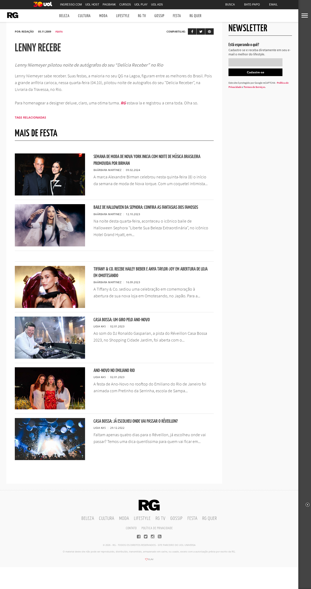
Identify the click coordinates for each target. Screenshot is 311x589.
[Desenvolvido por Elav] (149, 561)
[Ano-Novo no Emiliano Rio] (50, 408)
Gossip (159, 16)
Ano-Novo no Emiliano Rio (114, 370)
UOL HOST (92, 4)
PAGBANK (109, 4)
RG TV (142, 16)
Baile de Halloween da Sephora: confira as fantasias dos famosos (146, 207)
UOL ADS (157, 4)
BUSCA (230, 4)
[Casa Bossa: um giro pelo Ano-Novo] (50, 357)
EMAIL (273, 4)
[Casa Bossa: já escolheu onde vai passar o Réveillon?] (50, 458)
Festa (177, 16)
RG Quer (195, 16)
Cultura (84, 16)
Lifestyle (122, 16)
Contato (131, 528)
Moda (103, 16)
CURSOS (125, 4)
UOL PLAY (141, 4)
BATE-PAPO (252, 4)
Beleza (64, 16)
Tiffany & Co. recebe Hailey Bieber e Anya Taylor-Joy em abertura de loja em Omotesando (151, 272)
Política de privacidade (157, 528)
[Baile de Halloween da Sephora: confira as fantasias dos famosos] (50, 245)
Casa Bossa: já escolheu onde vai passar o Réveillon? (136, 421)
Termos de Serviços (254, 87)
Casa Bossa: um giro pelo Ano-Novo (122, 319)
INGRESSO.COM (71, 4)
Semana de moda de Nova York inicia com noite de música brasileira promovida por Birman (147, 160)
